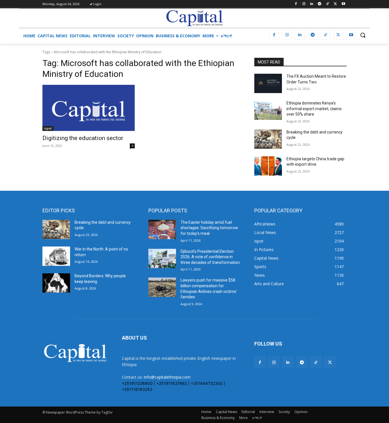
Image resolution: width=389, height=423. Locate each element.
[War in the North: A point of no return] (56, 256)
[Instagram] (303, 4)
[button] (363, 35)
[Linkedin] (311, 4)
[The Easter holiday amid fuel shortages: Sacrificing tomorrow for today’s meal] (162, 229)
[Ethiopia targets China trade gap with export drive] (268, 166)
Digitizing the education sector (82, 138)
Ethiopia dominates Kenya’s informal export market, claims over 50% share (314, 108)
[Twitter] (335, 4)
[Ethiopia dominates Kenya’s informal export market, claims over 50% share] (268, 110)
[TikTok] (327, 4)
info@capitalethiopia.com (167, 377)
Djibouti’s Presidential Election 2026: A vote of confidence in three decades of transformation (210, 257)
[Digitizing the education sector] (88, 108)
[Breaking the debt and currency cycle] (268, 139)
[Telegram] (319, 4)
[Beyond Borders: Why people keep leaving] (56, 283)
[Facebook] (295, 4)
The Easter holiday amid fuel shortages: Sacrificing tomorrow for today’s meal (209, 228)
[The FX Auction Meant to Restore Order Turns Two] (268, 83)
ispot (48, 128)
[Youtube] (343, 4)
